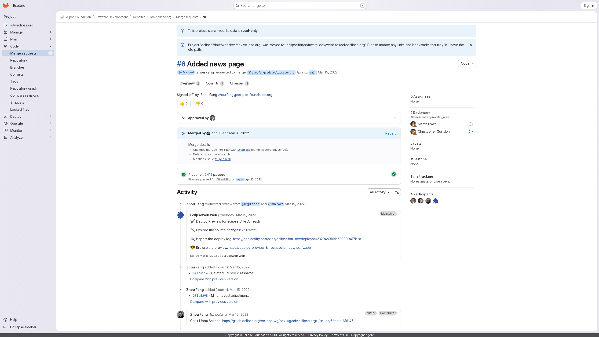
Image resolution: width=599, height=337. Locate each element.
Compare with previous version (214, 279)
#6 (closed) (223, 159)
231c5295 (249, 230)
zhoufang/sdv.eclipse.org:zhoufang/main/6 (273, 72)
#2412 (207, 174)
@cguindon (250, 204)
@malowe (276, 204)
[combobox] (380, 192)
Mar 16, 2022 (208, 255)
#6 (181, 64)
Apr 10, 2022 (253, 179)
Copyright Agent (362, 335)
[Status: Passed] (183, 174)
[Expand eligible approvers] (395, 118)
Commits (214, 83)
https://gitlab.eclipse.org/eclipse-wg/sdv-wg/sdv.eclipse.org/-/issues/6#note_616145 (288, 321)
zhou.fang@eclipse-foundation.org (245, 95)
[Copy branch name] (299, 72)
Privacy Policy (318, 335)
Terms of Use (339, 335)
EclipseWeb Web (233, 255)
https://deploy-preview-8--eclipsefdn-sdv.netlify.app (270, 247)
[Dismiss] (471, 45)
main (313, 72)
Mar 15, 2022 (328, 72)
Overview (189, 83)
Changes (239, 83)
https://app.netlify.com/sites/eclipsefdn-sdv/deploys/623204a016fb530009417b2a (297, 239)
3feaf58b (243, 150)
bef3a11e (200, 273)
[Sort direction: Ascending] (397, 192)
